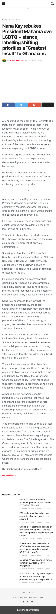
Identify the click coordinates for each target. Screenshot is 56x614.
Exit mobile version (28, 609)
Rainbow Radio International (31, 597)
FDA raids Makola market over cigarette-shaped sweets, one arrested (34, 516)
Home (4, 20)
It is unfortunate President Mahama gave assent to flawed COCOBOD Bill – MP (35, 502)
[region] (28, 10)
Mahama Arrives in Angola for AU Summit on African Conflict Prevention (35, 563)
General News (14, 20)
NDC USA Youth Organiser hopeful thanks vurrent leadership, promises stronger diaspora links (36, 576)
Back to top (28, 592)
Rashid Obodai (17, 60)
